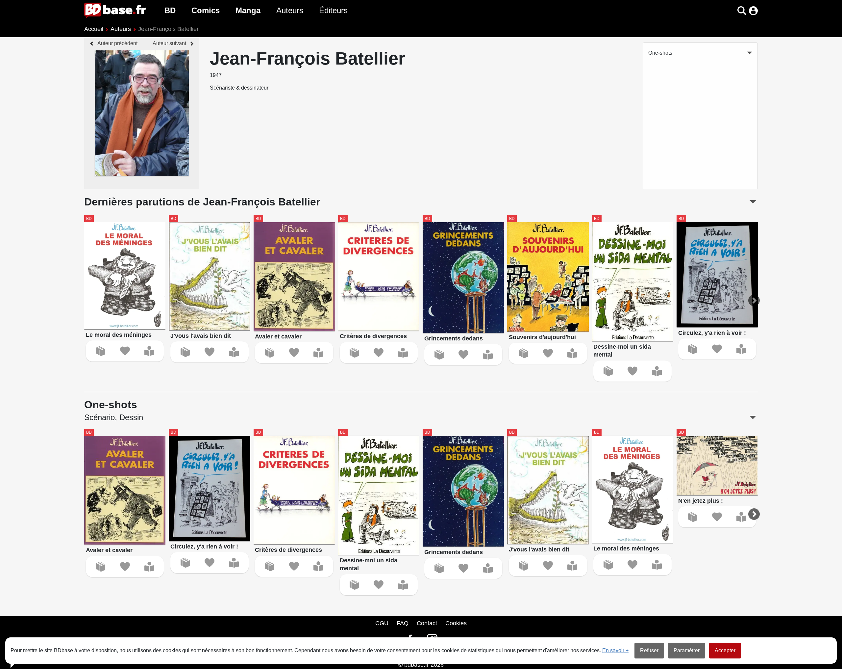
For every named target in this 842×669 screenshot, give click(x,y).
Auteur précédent (117, 43)
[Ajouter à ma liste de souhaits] (125, 351)
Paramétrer (687, 650)
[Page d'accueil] (115, 10)
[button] (730, 10)
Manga (247, 10)
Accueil (93, 29)
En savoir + (615, 650)
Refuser (649, 650)
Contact (427, 623)
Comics (205, 10)
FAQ (403, 623)
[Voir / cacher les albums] (753, 202)
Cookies (456, 623)
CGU (381, 623)
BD (170, 10)
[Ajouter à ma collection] (101, 351)
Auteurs (289, 10)
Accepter (725, 650)
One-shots (660, 53)
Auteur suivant (169, 43)
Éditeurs (333, 10)
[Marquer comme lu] (149, 351)
